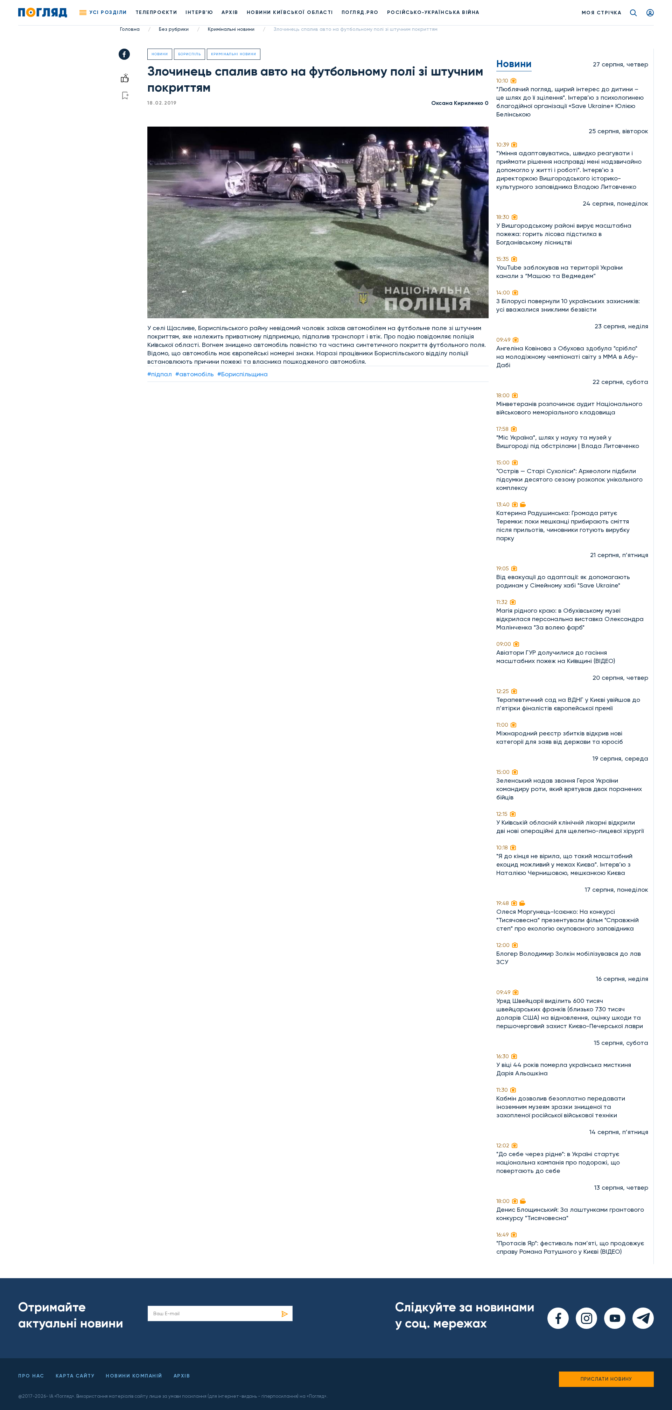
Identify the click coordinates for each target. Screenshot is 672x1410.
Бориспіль (189, 54)
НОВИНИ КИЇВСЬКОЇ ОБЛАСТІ (290, 12)
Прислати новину (606, 1379)
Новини (160, 54)
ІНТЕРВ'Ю (199, 12)
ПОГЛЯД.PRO (360, 12)
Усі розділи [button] (108, 12)
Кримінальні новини (231, 29)
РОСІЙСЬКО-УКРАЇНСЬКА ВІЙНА (433, 12)
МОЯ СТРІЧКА (602, 13)
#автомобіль (194, 374)
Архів (230, 12)
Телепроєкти (156, 12)
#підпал (159, 374)
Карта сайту (75, 1376)
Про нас (31, 1376)
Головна (130, 29)
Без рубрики (174, 29)
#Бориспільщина (242, 374)
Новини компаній (134, 1376)
